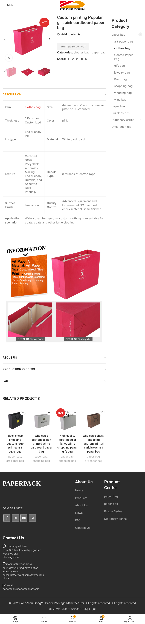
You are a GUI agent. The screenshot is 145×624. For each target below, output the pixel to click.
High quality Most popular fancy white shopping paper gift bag (67, 443)
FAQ (77, 520)
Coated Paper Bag (123, 56)
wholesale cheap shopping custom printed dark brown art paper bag (93, 443)
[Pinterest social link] (77, 59)
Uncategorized (121, 126)
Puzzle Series (120, 113)
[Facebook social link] (68, 59)
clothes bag (81, 52)
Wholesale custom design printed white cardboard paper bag (41, 443)
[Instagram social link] (15, 518)
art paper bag (15, 460)
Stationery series (123, 120)
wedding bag (123, 93)
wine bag (120, 99)
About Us (81, 505)
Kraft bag (120, 79)
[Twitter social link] (72, 59)
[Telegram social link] (86, 59)
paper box (118, 106)
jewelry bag (122, 72)
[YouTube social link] (23, 518)
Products (81, 498)
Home (79, 490)
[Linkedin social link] (82, 59)
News (79, 512)
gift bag (119, 65)
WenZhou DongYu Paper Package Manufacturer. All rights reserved (65, 603)
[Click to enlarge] (8, 57)
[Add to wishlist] (23, 412)
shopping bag (41, 460)
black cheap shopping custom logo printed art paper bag (15, 443)
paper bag (99, 52)
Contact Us (82, 527)
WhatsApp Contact (73, 46)
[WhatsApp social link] (32, 518)
